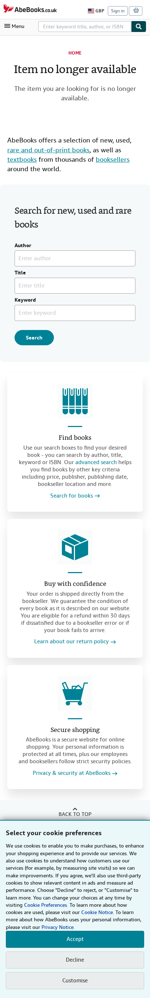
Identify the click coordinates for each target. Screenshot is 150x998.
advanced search (96, 462)
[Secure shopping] (75, 693)
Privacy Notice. (58, 927)
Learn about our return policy (71, 641)
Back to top (75, 814)
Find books (75, 438)
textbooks (22, 159)
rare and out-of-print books (48, 150)
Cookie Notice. (97, 912)
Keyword (25, 300)
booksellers (113, 159)
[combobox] (84, 26)
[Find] (138, 26)
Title (20, 273)
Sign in (118, 11)
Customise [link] (75, 980)
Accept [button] (75, 939)
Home (75, 53)
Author (23, 246)
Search (34, 337)
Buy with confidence (75, 584)
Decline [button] (75, 959)
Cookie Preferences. (46, 905)
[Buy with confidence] (75, 547)
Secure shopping (75, 730)
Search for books (71, 495)
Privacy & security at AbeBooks (71, 773)
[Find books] (75, 401)
